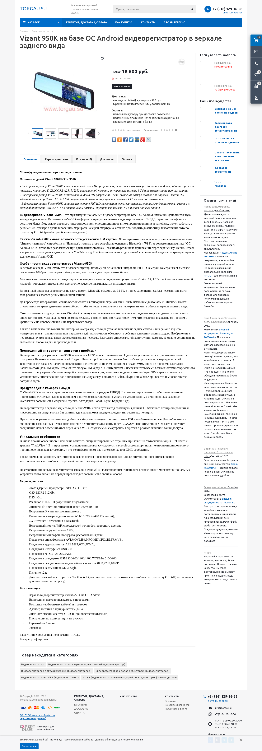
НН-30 (207, 275)
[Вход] (256, 98)
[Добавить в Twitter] (131, 139)
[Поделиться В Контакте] (114, 139)
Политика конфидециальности (177, 703)
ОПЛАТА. (79, 712)
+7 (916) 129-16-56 (227, 9)
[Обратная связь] (256, 52)
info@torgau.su (223, 708)
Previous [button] (29, 133)
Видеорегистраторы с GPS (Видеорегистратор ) (50, 677)
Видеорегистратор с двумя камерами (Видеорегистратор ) (56, 670)
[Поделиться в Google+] (142, 139)
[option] (64, 91)
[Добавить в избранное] (102, 58)
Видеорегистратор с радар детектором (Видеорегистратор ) (133, 670)
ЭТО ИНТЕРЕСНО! (175, 22)
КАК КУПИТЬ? (124, 22)
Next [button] (98, 133)
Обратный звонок (232, 13)
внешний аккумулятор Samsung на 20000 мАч (218, 333)
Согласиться (29, 746)
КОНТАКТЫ (148, 22)
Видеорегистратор (32, 664)
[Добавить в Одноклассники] (119, 139)
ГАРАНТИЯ (80, 704)
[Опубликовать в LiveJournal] (148, 139)
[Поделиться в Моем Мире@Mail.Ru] (137, 139)
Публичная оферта (176, 708)
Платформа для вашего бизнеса (45, 727)
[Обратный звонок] (256, 63)
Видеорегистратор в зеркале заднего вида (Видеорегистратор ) (86, 664)
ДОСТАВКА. (81, 708)
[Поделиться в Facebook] (125, 139)
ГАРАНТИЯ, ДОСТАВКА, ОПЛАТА (86, 22)
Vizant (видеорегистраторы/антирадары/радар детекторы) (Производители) (130, 677)
